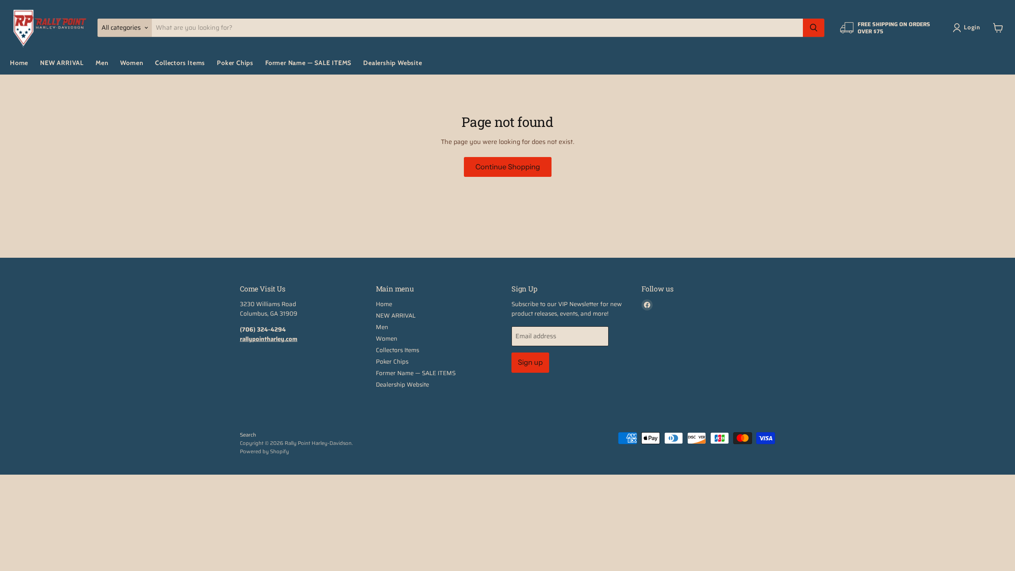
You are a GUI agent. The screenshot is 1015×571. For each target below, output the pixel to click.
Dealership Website (392, 63)
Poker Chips (235, 63)
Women (131, 63)
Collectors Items (180, 63)
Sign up (530, 362)
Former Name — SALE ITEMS (308, 63)
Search (248, 435)
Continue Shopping (507, 167)
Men (102, 63)
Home (19, 63)
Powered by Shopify (264, 451)
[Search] (813, 28)
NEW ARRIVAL (62, 63)
